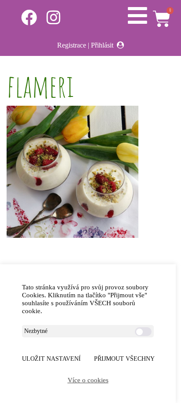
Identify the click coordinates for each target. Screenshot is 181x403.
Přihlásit (102, 45)
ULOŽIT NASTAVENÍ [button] (51, 358)
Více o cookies (88, 380)
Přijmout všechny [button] (124, 358)
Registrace (71, 45)
